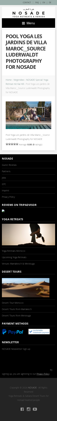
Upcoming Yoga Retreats (14, 257)
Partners (6, 171)
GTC (4, 184)
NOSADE (32, 387)
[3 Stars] (12, 144)
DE (50, 2)
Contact (27, 2)
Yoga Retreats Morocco (13, 250)
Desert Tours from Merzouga (16, 315)
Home (9, 79)
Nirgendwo (19, 79)
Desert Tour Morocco (12, 302)
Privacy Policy (8, 196)
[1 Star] (7, 144)
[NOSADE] (28, 12)
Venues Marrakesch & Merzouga (18, 263)
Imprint (5, 190)
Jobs (4, 177)
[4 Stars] (14, 144)
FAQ (37, 2)
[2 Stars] (9, 144)
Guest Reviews (9, 164)
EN (44, 2)
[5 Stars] (17, 144)
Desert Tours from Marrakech (17, 309)
